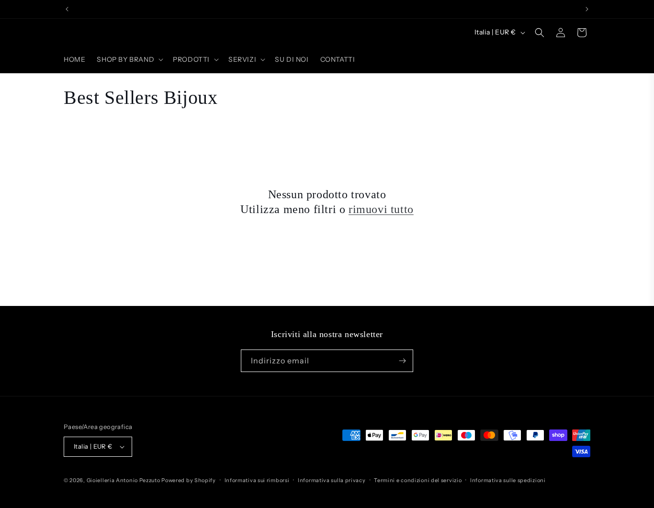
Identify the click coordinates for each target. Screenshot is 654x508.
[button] (129, 59)
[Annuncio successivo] (587, 9)
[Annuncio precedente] (67, 9)
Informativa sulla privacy (332, 480)
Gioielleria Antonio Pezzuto (124, 480)
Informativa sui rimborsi (257, 480)
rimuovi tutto (381, 209)
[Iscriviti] (402, 361)
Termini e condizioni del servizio (418, 480)
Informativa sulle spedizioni (508, 480)
